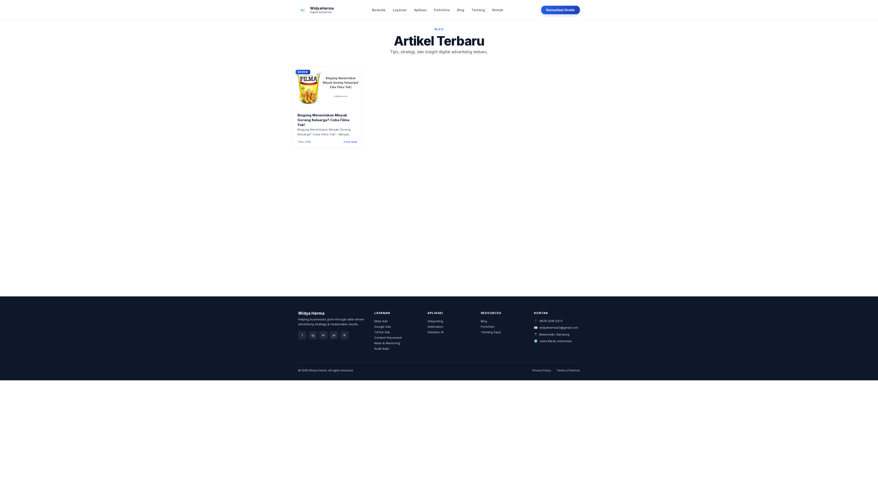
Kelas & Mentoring (387, 343)
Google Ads (382, 326)
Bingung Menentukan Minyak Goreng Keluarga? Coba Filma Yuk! (323, 120)
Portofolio (442, 10)
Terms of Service (568, 370)
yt (333, 335)
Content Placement (388, 337)
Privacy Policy (541, 370)
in (323, 335)
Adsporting (435, 321)
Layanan (400, 10)
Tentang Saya (491, 332)
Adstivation (435, 326)
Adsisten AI (436, 332)
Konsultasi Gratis (560, 10)
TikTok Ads (382, 332)
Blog (460, 10)
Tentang (478, 10)
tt (344, 335)
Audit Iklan (381, 348)
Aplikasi (420, 10)
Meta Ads (381, 321)
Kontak (497, 10)
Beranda (378, 10)
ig (312, 335)
